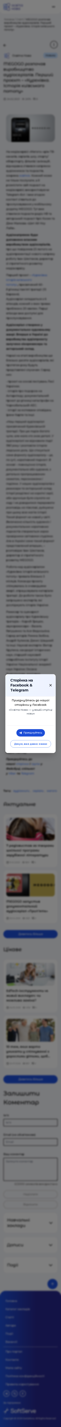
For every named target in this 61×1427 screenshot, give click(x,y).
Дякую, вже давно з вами (30, 743)
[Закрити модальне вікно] (50, 685)
